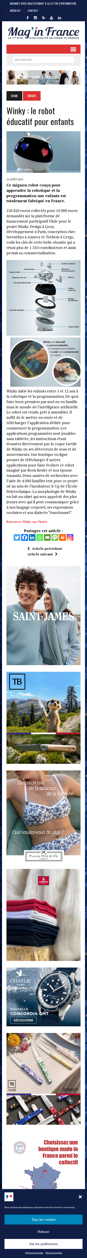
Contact (33, 10)
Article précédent (47, 548)
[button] (80, 1197)
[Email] (47, 537)
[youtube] (51, 17)
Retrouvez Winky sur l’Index (26, 522)
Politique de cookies (34, 1252)
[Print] (62, 537)
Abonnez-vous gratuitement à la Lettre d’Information (43, 3)
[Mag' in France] (43, 33)
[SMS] (55, 537)
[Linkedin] (32, 537)
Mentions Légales (54, 1252)
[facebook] (27, 17)
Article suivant (40, 554)
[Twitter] (17, 537)
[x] (43, 17)
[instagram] (35, 17)
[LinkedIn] (59, 17)
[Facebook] (24, 537)
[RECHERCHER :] (43, 59)
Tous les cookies (43, 1219)
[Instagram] (70, 537)
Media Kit (15, 10)
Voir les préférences (43, 1244)
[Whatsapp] (39, 537)
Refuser (43, 1232)
